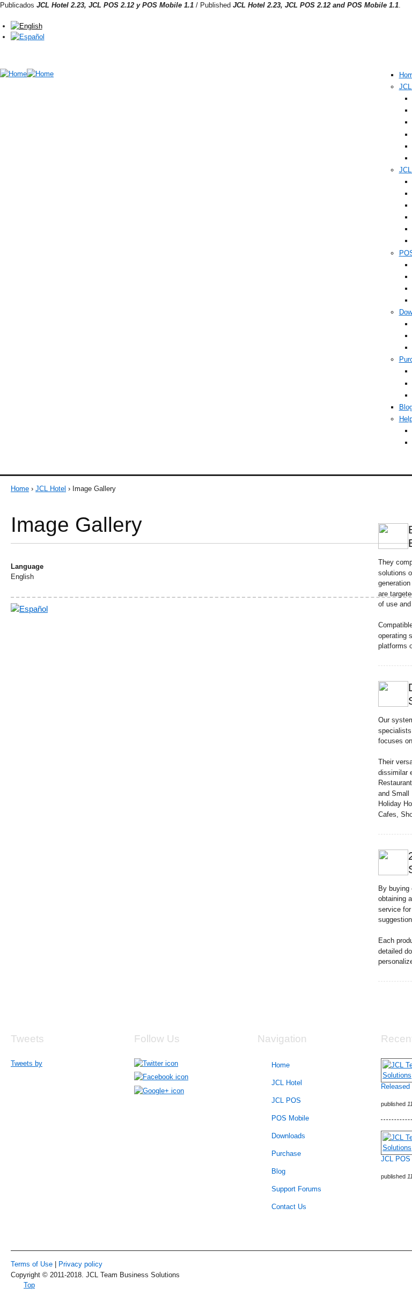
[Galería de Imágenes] (28, 37)
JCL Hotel (50, 489)
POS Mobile (290, 1118)
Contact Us (288, 1207)
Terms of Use (32, 1264)
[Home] (13, 74)
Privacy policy (80, 1264)
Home (20, 489)
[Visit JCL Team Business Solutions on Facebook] (161, 1077)
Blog (278, 1171)
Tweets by (26, 1063)
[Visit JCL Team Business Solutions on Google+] (159, 1091)
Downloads (288, 1136)
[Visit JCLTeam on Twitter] (156, 1063)
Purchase (286, 1154)
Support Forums (296, 1189)
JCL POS (286, 1100)
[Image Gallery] (26, 26)
